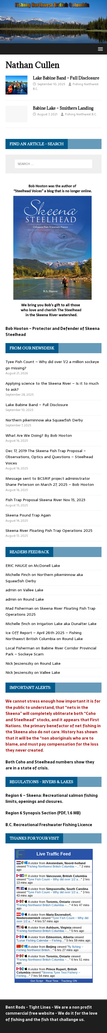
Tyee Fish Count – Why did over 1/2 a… (54, 879)
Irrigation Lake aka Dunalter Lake (67, 624)
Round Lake (33, 599)
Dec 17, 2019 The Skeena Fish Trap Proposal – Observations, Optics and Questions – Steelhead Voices (49, 457)
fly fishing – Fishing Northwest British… (49, 948)
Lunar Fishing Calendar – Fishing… (41, 940)
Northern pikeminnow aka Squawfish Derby (44, 420)
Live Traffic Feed (53, 854)
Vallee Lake (33, 590)
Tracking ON (69, 980)
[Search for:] (53, 164)
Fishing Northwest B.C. (81, 114)
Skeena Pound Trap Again (28, 515)
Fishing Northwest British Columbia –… (54, 866)
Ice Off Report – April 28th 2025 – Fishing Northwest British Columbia (43, 636)
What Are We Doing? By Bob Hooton (38, 435)
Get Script (36, 980)
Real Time (52, 980)
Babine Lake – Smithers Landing (63, 108)
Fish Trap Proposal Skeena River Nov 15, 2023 (45, 500)
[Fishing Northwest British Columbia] (53, 40)
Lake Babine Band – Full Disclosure (66, 78)
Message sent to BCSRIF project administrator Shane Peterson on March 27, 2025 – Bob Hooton (49, 481)
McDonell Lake (47, 566)
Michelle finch (17, 624)
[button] (99, 49)
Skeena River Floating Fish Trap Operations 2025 (48, 530)
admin (10, 590)
